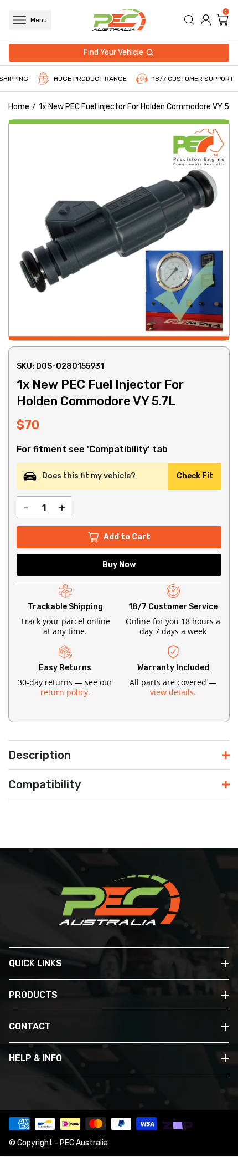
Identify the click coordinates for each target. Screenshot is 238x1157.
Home (18, 106)
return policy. (65, 692)
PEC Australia (84, 1143)
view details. (173, 692)
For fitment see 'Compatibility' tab (92, 450)
